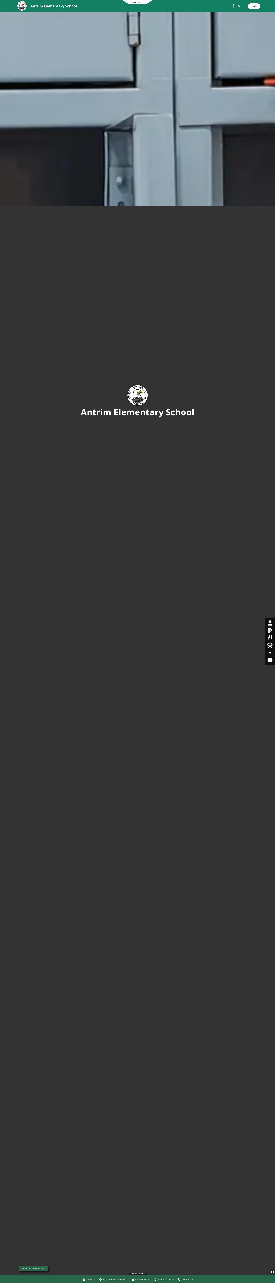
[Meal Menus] (270, 637)
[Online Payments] (270, 652)
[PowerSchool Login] (270, 630)
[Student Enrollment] (270, 623)
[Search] (239, 6)
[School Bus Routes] (270, 645)
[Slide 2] (132, 1273)
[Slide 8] (145, 1273)
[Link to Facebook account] (233, 6)
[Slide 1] (129, 1273)
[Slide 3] (134, 1273)
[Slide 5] (139, 1273)
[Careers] (270, 659)
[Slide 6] (141, 1273)
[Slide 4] (136, 1273)
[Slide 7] (143, 1273)
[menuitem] (88, 1279)
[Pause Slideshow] (272, 1271)
